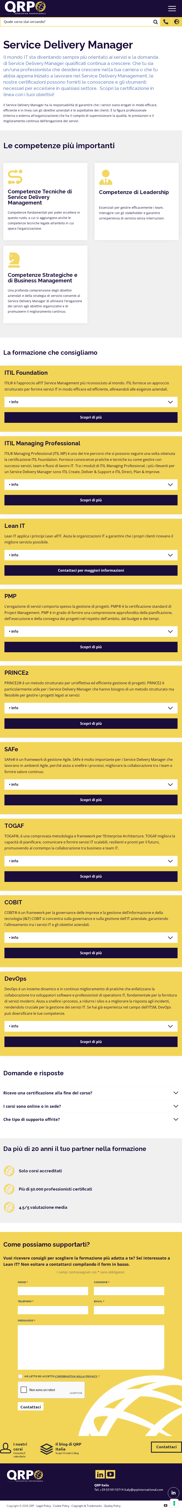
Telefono (26, 1301)
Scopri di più (91, 417)
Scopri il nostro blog (68, 1448)
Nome (23, 1282)
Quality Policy (112, 1506)
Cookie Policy (61, 1506)
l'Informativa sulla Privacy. (76, 1376)
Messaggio (26, 1320)
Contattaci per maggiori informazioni (91, 570)
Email (99, 1301)
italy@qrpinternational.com (143, 1489)
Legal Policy (43, 1506)
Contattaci (166, 1446)
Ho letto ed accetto (62, 1376)
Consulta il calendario (20, 1450)
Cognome (101, 1282)
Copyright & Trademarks (86, 1506)
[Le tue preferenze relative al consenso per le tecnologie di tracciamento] (174, 1503)
